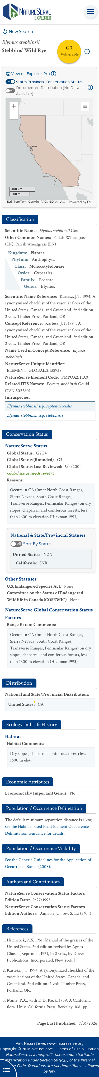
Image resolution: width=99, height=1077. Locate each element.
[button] (14, 106)
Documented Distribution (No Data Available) (47, 90)
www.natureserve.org (65, 1043)
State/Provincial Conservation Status (49, 81)
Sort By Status (37, 544)
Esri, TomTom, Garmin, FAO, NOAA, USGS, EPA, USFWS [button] (37, 202)
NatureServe (42, 1048)
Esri (89, 202)
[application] (49, 151)
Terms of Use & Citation (78, 1048)
